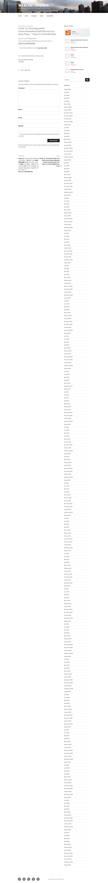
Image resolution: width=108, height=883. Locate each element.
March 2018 (67, 383)
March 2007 (67, 741)
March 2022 (67, 245)
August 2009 (67, 656)
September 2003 (68, 862)
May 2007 (66, 735)
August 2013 (67, 515)
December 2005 (68, 785)
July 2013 (66, 518)
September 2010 (68, 618)
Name (20, 109)
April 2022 (66, 242)
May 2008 (66, 700)
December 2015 (68, 444)
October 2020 (67, 292)
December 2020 (68, 286)
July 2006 (66, 765)
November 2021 (68, 254)
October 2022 (67, 224)
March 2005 (67, 812)
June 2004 (67, 835)
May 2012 (66, 559)
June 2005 (67, 803)
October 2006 (67, 756)
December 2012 (68, 539)
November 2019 (68, 324)
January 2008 (67, 712)
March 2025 (67, 139)
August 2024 (67, 160)
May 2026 (66, 98)
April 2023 (66, 207)
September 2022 (68, 227)
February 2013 (67, 533)
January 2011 (67, 606)
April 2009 (66, 668)
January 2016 (67, 442)
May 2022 (66, 239)
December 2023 (68, 183)
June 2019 (66, 339)
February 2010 (67, 638)
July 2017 (66, 392)
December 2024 (68, 148)
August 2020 (67, 298)
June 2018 (66, 374)
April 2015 (66, 456)
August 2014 (67, 480)
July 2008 (66, 694)
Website (20, 126)
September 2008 (68, 688)
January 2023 (67, 215)
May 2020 (66, 306)
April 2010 (66, 632)
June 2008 (67, 697)
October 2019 (67, 327)
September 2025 (68, 121)
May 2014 (66, 489)
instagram (34, 15)
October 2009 (67, 650)
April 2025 (66, 136)
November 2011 (68, 577)
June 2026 (66, 95)
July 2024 (66, 162)
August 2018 (67, 368)
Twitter (27, 70)
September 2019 (68, 330)
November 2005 (68, 788)
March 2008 (67, 706)
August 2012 (67, 550)
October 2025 (67, 118)
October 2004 (67, 823)
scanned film (49, 15)
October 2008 (67, 685)
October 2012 (67, 544)
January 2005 (67, 815)
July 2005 (66, 800)
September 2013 (68, 512)
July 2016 (66, 427)
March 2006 (67, 776)
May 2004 (66, 838)
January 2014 (67, 500)
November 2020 (68, 289)
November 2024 (68, 151)
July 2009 (66, 659)
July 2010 (66, 624)
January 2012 (67, 571)
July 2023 (66, 198)
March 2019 (67, 348)
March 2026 (67, 104)
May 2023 (66, 204)
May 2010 (66, 630)
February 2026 (67, 107)
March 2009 (67, 671)
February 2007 (68, 744)
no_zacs (30, 26)
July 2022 (66, 233)
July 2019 (66, 336)
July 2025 (66, 127)
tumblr (20, 15)
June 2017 (66, 395)
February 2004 (68, 847)
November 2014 (68, 471)
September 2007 (68, 724)
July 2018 (66, 371)
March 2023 (67, 209)
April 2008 (66, 703)
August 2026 (67, 89)
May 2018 (66, 377)
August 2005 (67, 797)
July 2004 (66, 832)
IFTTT (22, 61)
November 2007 (68, 718)
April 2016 (66, 436)
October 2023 (67, 189)
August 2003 (67, 865)
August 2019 (67, 333)
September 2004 (68, 826)
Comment (21, 88)
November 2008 (68, 682)
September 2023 (68, 192)
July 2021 (66, 265)
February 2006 (68, 779)
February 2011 (67, 603)
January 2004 (67, 850)
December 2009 (68, 644)
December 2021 (68, 251)
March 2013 (67, 530)
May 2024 (66, 168)
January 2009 (67, 677)
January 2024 (67, 180)
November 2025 (68, 116)
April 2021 (66, 274)
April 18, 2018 (42, 48)
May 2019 (66, 342)
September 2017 (68, 386)
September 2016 (68, 421)
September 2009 (68, 653)
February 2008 (68, 709)
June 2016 (66, 430)
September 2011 (68, 583)
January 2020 (67, 318)
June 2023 (66, 201)
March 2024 (67, 174)
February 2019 (67, 351)
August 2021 (67, 262)
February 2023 (67, 212)
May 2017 (66, 397)
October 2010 (67, 615)
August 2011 (67, 585)
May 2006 (66, 771)
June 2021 (66, 268)
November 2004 (68, 820)
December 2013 (68, 503)
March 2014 (67, 494)
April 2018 (66, 380)
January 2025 (67, 145)
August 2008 (67, 691)
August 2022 (67, 230)
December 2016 (68, 412)
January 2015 (67, 465)
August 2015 (67, 453)
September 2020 (68, 295)
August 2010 (67, 621)
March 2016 (67, 439)
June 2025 (66, 130)
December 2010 (68, 609)
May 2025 (66, 133)
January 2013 (67, 536)
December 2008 (68, 680)
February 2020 (68, 315)
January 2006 (67, 782)
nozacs (74, 31)
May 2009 (66, 665)
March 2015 (67, 459)
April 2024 (66, 171)
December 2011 (68, 574)
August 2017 (67, 389)
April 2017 (66, 400)
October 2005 (67, 791)
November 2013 (68, 506)
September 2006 (68, 759)
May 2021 (66, 271)
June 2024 (66, 165)
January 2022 (67, 248)
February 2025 (67, 142)
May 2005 (66, 806)
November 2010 (68, 612)
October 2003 (67, 859)
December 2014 (68, 468)
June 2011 (66, 591)
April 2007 (66, 738)
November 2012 (68, 541)
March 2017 (67, 403)
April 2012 (66, 562)
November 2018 (68, 359)
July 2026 (66, 92)
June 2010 (66, 627)
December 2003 (68, 853)
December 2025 (68, 113)
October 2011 (67, 580)
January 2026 (67, 110)
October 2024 (67, 154)
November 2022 (68, 221)
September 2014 (68, 477)
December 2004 (68, 818)
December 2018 (68, 356)
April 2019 (66, 345)
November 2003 (68, 856)
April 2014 (66, 492)
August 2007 (67, 727)
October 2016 (67, 418)
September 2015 (68, 450)
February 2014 (67, 497)
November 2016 (68, 415)
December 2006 (68, 750)
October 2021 (67, 256)
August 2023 (67, 195)
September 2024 (68, 157)
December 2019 (68, 321)
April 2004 (66, 841)
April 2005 (66, 809)
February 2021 (67, 280)
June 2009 (67, 662)
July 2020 (66, 301)
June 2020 (66, 304)
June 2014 (66, 486)
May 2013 (66, 524)
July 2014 (66, 483)
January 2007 (67, 747)
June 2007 (66, 732)
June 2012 (66, 556)
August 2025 (67, 124)
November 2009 (68, 647)
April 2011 (66, 597)
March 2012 (67, 565)
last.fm (41, 15)
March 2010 (67, 635)
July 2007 (66, 729)
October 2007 (67, 721)
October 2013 (67, 509)
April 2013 (66, 527)
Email (20, 117)
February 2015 (67, 462)
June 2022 (66, 236)
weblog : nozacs (33, 5)
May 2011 (66, 594)
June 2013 (66, 521)
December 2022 (68, 218)
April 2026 (66, 101)
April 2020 (66, 309)
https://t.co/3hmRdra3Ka (26, 43)
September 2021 (68, 259)
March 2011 (67, 600)
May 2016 (66, 433)
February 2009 (68, 674)
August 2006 (67, 762)
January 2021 (67, 283)
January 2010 (67, 641)
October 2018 (67, 362)
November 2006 (68, 753)
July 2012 (66, 553)
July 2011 (66, 588)
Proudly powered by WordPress (56, 879)
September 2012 (68, 547)
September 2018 (68, 365)
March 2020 (67, 312)
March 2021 (67, 277)
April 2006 (66, 774)
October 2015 (67, 447)
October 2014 (67, 474)
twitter (26, 15)
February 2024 (67, 177)
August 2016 (67, 424)
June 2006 (67, 768)
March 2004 (67, 844)
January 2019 (67, 353)
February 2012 (67, 568)
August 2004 (67, 829)
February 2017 (67, 406)
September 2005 (68, 794)
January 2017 (67, 409)
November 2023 (68, 186)
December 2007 (68, 715)
